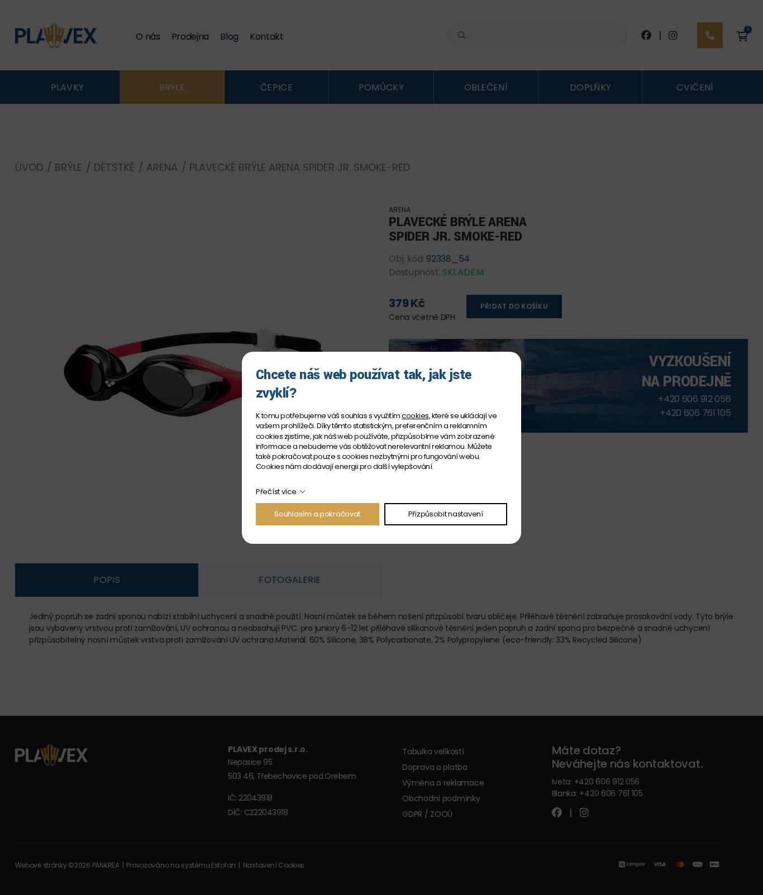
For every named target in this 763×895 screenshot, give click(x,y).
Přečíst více (276, 491)
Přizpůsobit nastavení (445, 514)
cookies (415, 415)
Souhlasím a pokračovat (317, 514)
